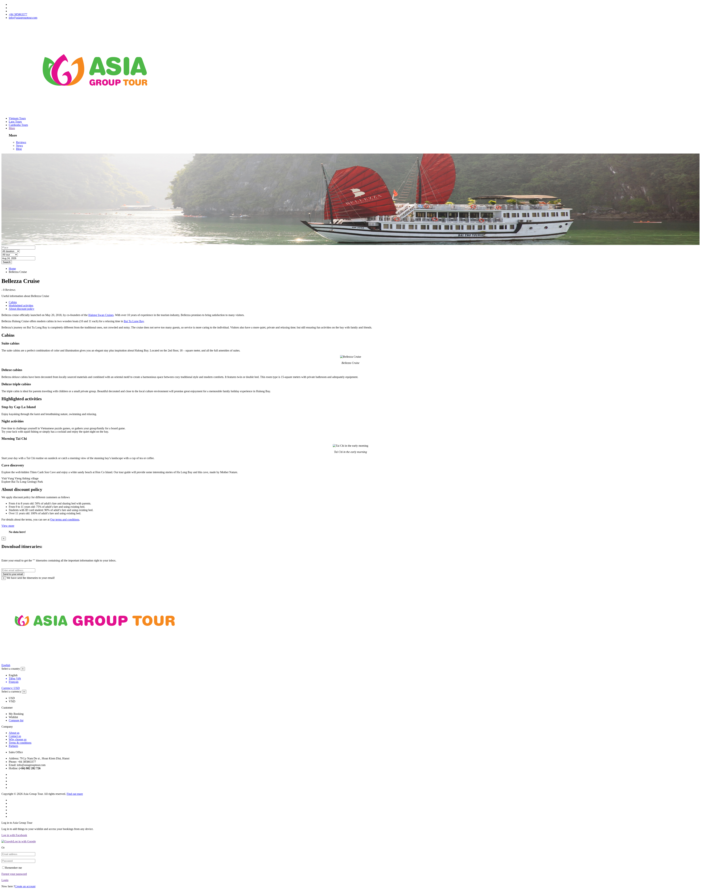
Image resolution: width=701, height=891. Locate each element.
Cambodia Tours (18, 124)
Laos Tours (15, 121)
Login (4, 880)
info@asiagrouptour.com (23, 17)
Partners (13, 746)
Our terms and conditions (64, 519)
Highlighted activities (21, 305)
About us (14, 732)
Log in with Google (24, 841)
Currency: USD (10, 688)
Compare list (16, 720)
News (19, 145)
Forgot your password (14, 873)
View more (7, 525)
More (12, 128)
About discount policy (21, 308)
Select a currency (11, 691)
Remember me (13, 867)
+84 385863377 (18, 14)
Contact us (15, 736)
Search (6, 262)
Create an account (25, 886)
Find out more (75, 793)
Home (12, 268)
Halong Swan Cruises (101, 315)
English (5, 665)
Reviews (21, 142)
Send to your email (13, 574)
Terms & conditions (20, 742)
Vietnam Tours (17, 118)
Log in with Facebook (14, 835)
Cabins (13, 302)
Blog (19, 148)
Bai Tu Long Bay (134, 321)
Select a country (10, 668)
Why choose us (17, 739)
